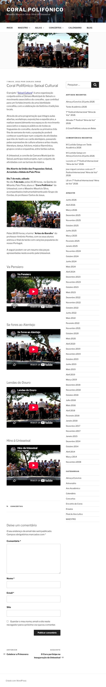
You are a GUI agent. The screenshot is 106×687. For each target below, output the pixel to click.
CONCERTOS (55, 28)
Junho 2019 (71, 364)
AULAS (38, 28)
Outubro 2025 (72, 225)
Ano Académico (73, 488)
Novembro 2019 (73, 354)
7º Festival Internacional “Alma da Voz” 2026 (82, 172)
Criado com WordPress (16, 680)
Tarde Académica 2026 (76, 107)
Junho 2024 (71, 261)
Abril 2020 (70, 344)
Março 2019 (71, 379)
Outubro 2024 (72, 256)
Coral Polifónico (35, 10)
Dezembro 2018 (73, 385)
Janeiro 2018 (71, 421)
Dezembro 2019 (73, 349)
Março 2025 (71, 235)
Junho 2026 (71, 200)
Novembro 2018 (73, 390)
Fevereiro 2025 (73, 241)
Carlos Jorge (33, 82)
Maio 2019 (70, 369)
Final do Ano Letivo (74, 514)
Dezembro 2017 (73, 426)
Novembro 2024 (73, 251)
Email (10, 593)
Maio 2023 (71, 292)
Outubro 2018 (72, 395)
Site (9, 607)
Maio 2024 (71, 266)
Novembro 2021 (73, 328)
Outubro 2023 (72, 287)
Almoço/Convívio (73, 478)
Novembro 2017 (73, 431)
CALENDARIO (75, 28)
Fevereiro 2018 (72, 415)
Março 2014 (71, 457)
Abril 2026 (70, 205)
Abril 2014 (70, 451)
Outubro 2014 (72, 446)
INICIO (10, 28)
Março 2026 (71, 210)
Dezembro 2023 (73, 277)
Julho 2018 (71, 400)
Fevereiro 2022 (72, 323)
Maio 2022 (70, 318)
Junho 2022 (71, 313)
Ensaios (69, 509)
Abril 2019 (70, 374)
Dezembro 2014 (73, 441)
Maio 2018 (70, 405)
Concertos (16, 506)
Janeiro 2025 (72, 246)
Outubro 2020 (72, 333)
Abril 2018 (70, 410)
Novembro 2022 (73, 302)
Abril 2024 (70, 272)
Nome (10, 578)
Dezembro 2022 (73, 297)
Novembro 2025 (73, 220)
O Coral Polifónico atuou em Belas (81, 128)
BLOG (89, 28)
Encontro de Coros (74, 504)
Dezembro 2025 (73, 215)
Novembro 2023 (73, 282)
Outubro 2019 (72, 359)
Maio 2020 (71, 338)
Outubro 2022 (72, 308)
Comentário (14, 541)
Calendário (70, 493)
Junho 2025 (71, 230)
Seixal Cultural (25, 93)
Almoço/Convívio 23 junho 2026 (80, 101)
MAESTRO (23, 28)
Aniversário (71, 483)
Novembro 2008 (73, 462)
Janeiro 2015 (71, 436)
